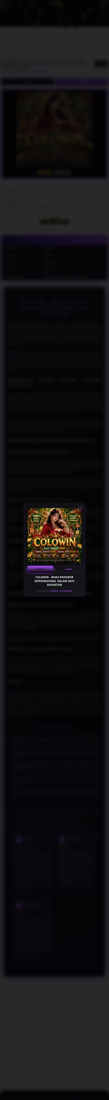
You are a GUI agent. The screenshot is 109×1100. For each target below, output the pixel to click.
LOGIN (68, 569)
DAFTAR (40, 569)
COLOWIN (54, 591)
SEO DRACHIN (66, 591)
